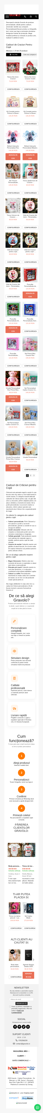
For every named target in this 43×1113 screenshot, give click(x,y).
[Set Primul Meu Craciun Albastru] (30, 413)
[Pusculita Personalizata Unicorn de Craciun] (13, 343)
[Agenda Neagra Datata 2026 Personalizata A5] (28, 955)
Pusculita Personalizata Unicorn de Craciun (13, 354)
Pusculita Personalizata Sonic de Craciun (30, 320)
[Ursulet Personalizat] (30, 447)
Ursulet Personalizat (30, 457)
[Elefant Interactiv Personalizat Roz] (13, 136)
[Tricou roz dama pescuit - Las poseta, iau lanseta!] (14, 908)
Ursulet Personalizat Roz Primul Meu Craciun (13, 389)
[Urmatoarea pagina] (33, 475)
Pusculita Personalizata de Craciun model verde (13, 320)
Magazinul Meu (20, 1051)
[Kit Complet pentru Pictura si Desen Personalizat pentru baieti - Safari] (30, 101)
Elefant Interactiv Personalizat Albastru (30, 147)
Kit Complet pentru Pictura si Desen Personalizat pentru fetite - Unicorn (13, 112)
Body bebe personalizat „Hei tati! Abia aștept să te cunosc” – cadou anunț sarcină (14, 965)
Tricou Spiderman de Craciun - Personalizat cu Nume (30, 181)
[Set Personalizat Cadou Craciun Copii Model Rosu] (13, 413)
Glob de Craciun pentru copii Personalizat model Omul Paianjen (13, 250)
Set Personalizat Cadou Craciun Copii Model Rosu (13, 423)
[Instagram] (28, 1027)
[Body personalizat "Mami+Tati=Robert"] (15, 850)
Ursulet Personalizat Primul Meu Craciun (13, 458)
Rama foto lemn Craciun (13, 78)
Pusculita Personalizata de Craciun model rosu (30, 285)
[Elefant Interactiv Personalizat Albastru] (30, 136)
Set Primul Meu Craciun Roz (30, 354)
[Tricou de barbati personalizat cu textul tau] (28, 850)
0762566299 (22, 1040)
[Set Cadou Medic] (28, 908)
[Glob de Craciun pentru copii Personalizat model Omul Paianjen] (13, 240)
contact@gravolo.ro (22, 1044)
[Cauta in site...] (36, 16)
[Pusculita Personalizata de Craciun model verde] (13, 309)
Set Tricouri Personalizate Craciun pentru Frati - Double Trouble (13, 181)
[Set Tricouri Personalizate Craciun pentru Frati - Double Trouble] (13, 171)
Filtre (14, 55)
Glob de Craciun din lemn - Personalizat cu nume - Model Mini (13, 285)
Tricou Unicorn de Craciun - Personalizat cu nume (13, 216)
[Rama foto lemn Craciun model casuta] (30, 67)
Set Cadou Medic (28, 917)
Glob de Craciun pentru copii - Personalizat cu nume (30, 250)
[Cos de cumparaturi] (30, 16)
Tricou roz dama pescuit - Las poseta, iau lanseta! (14, 917)
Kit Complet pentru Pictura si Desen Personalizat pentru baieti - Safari (30, 112)
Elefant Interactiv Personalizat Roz (13, 147)
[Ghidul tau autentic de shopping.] (14, 1098)
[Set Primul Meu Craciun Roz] (30, 343)
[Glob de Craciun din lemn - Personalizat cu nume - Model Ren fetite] (30, 205)
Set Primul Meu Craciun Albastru (30, 423)
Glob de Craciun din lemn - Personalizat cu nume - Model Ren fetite (30, 216)
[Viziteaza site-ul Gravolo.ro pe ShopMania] (27, 1098)
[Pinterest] (19, 1027)
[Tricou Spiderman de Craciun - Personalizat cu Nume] (30, 171)
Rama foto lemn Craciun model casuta (30, 78)
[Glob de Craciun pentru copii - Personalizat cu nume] (30, 240)
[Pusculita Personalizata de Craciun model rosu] (30, 274)
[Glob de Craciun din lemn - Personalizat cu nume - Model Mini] (13, 274)
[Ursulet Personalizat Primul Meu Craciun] (13, 447)
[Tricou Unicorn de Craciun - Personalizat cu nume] (13, 205)
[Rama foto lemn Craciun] (13, 67)
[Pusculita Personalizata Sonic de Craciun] (30, 309)
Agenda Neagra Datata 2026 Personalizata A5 (28, 965)
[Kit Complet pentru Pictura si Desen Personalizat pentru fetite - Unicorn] (13, 101)
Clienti (20, 1056)
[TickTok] (24, 1027)
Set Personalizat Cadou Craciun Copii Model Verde (30, 389)
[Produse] (7, 17)
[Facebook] (15, 1027)
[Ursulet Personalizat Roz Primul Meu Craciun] (13, 378)
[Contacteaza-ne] (25, 16)
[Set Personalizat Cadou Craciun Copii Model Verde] (30, 378)
